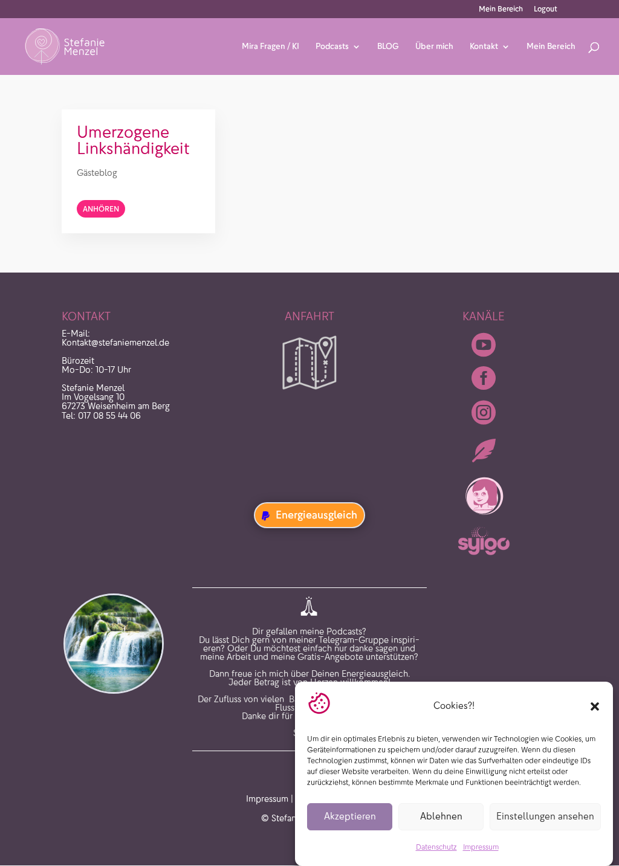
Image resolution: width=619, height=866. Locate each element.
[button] (595, 706)
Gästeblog (97, 172)
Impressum (481, 846)
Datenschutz (436, 846)
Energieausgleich (316, 515)
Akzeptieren (350, 816)
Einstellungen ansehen (545, 816)
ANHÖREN (101, 208)
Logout (545, 9)
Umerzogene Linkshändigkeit (133, 140)
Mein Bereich (501, 9)
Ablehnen (441, 816)
